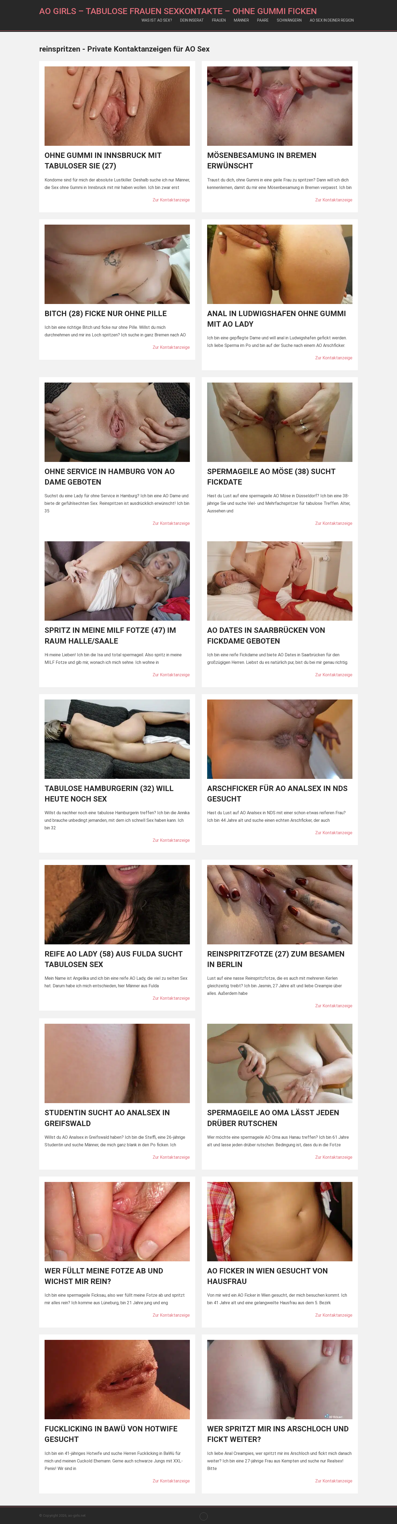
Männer (241, 20)
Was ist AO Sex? (157, 20)
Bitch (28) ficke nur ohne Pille (106, 313)
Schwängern (289, 20)
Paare (263, 20)
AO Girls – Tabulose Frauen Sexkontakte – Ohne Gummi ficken (178, 11)
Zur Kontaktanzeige (171, 199)
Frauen (219, 20)
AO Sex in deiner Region (332, 20)
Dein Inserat (192, 20)
